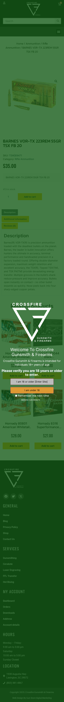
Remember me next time (33, 395)
